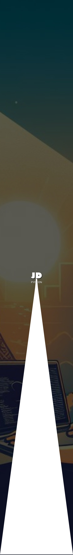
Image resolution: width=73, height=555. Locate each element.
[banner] (36, 277)
